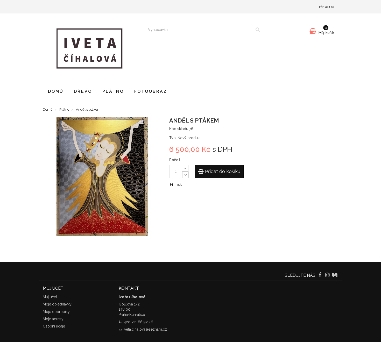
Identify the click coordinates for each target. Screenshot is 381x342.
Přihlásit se (326, 7)
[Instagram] (328, 275)
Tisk (178, 184)
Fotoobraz (150, 91)
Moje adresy (53, 319)
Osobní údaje (54, 326)
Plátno (113, 91)
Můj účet (50, 297)
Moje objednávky (57, 304)
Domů (56, 91)
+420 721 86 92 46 (138, 322)
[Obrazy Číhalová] (89, 48)
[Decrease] (185, 175)
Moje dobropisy (56, 312)
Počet (174, 160)
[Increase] (185, 168)
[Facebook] (320, 275)
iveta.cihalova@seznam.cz (145, 329)
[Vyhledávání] (258, 29)
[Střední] (335, 275)
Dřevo (83, 91)
